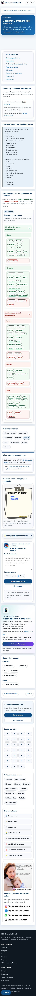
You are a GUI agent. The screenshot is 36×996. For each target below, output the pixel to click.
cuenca (18, 400)
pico (25, 251)
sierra (20, 357)
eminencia (11, 244)
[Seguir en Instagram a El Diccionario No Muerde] (18, 877)
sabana (18, 344)
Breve (22, 576)
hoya (24, 400)
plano (18, 341)
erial (23, 327)
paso (17, 403)
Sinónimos (22, 10)
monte (19, 251)
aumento (11, 284)
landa (10, 334)
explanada (19, 330)
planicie (6, 115)
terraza (10, 348)
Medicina (21, 793)
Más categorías (10, 802)
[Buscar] (27, 3)
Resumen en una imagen (14, 73)
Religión (22, 798)
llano (16, 334)
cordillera (11, 383)
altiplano (18, 438)
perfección (12, 295)
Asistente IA (10, 76)
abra (18, 396)
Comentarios (10, 79)
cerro (10, 354)
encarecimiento (22, 284)
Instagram (4, 951)
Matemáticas (9, 793)
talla (18, 255)
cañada (10, 400)
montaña (11, 251)
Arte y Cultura (20, 779)
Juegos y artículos (7, 977)
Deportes (26, 784)
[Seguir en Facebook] (17, 910)
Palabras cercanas (12, 67)
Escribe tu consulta (10, 554)
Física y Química (10, 789)
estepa (10, 330)
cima (19, 244)
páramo (18, 337)
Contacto (4, 971)
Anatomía (8, 779)
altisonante (22, 433)
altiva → (29, 694)
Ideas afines (10, 61)
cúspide (18, 248)
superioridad (22, 295)
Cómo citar (9, 70)
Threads (3, 960)
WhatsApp (4, 957)
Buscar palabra (18, 715)
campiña (11, 327)
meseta (23, 334)
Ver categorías (18, 720)
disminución (22, 301)
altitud (30, 10)
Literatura (23, 789)
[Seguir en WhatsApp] (17, 915)
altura (23, 102)
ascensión (11, 274)
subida (10, 277)
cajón (24, 396)
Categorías (4, 974)
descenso (11, 301)
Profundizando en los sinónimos (16, 64)
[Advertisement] (18, 41)
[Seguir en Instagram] (17, 906)
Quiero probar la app (18, 644)
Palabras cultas (10, 798)
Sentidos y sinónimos (13, 58)
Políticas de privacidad (12, 991)
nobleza (21, 291)
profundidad (12, 261)
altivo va (6, 447)
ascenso (20, 274)
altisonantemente (10, 433)
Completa (10, 576)
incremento (12, 291)
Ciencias (17, 784)
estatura (11, 255)
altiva (5, 442)
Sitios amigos (5, 980)
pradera (11, 344)
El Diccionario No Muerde (9, 963)
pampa (10, 337)
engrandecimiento (14, 288)
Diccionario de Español (9, 10)
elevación (7, 104)
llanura (24, 113)
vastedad (19, 348)
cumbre (10, 248)
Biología (8, 784)
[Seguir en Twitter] (17, 919)
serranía (20, 383)
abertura (11, 396)
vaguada (22, 407)
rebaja (10, 304)
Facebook (4, 948)
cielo (23, 255)
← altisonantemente (10, 694)
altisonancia (8, 438)
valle (11, 115)
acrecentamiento (14, 281)
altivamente (15, 442)
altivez (24, 442)
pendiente (11, 357)
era (18, 327)
